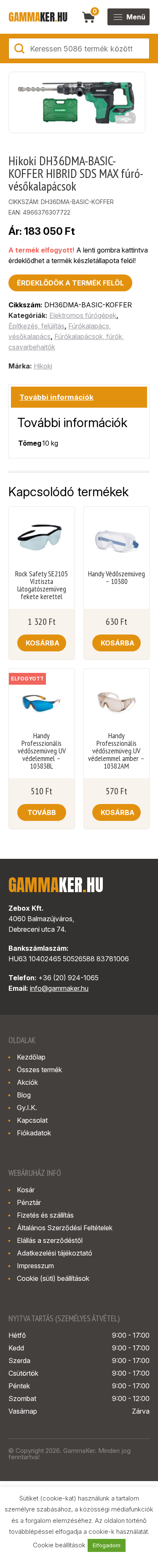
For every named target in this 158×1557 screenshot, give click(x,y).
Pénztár (29, 1202)
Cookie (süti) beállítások (53, 1278)
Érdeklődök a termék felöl (70, 283)
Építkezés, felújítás (36, 326)
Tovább (41, 812)
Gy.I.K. (27, 1107)
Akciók (27, 1082)
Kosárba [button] (42, 643)
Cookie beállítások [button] (59, 1545)
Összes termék (39, 1069)
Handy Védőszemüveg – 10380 (116, 577)
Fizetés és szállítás (45, 1215)
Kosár (26, 1190)
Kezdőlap (31, 1057)
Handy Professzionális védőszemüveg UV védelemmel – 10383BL (42, 751)
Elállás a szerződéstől (50, 1240)
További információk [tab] (56, 397)
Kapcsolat (32, 1120)
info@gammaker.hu (59, 988)
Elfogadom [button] (107, 1545)
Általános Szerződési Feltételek (64, 1228)
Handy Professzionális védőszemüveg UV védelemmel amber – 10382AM (116, 751)
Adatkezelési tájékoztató (54, 1253)
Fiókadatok (34, 1133)
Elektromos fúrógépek (82, 315)
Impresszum (35, 1265)
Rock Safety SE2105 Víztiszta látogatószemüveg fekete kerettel (41, 585)
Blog (24, 1095)
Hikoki (43, 366)
